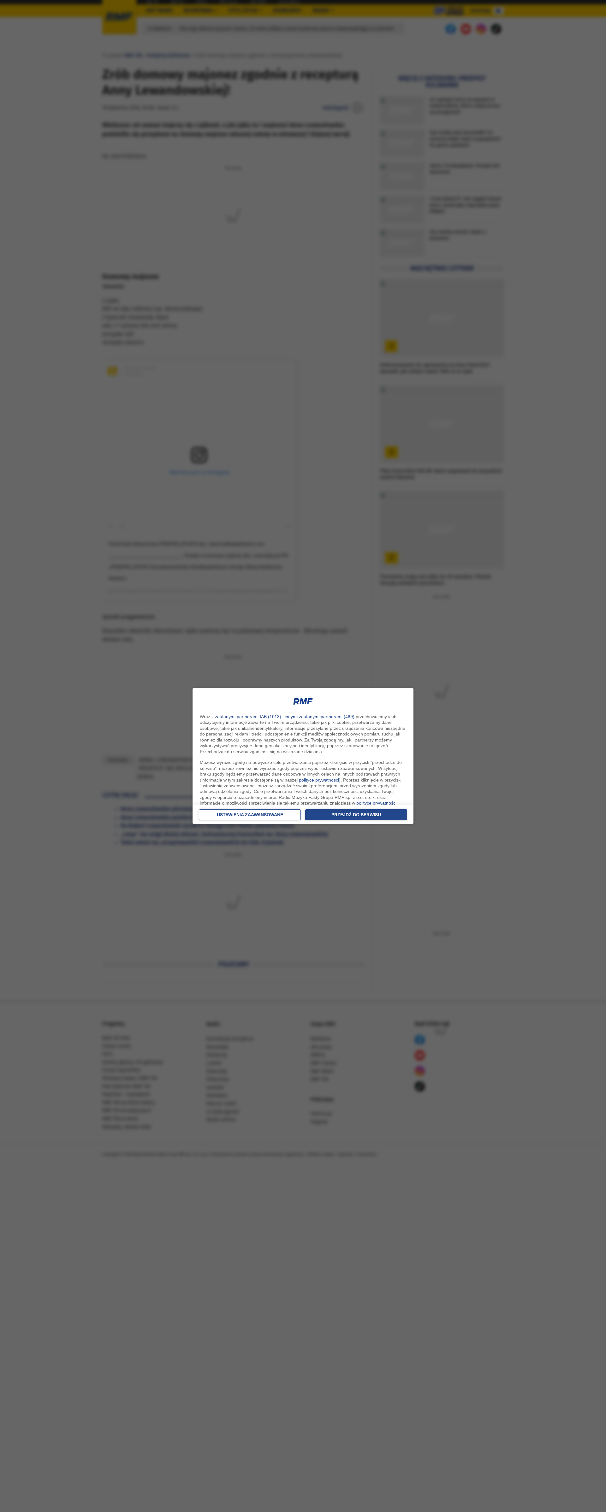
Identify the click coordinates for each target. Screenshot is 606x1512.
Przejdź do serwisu (356, 814)
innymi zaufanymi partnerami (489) (319, 716)
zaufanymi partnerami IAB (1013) (248, 716)
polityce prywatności (319, 779)
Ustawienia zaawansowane (250, 814)
